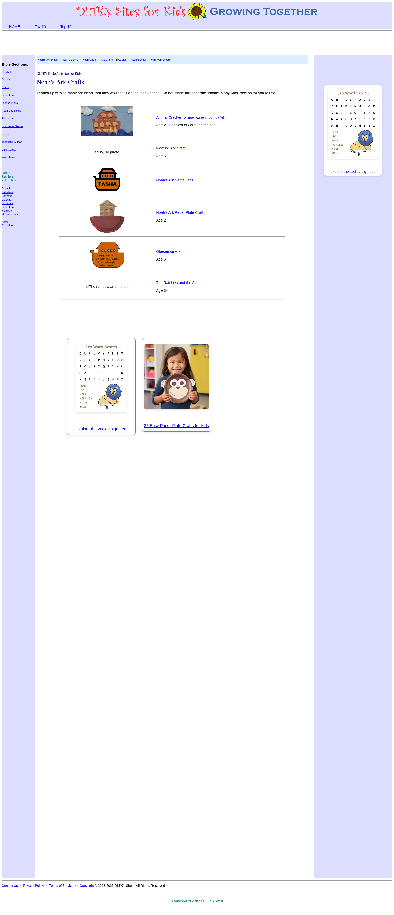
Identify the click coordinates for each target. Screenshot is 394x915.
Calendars (8, 225)
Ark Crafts (107, 59)
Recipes (6, 134)
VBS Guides (9, 149)
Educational (9, 95)
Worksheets (9, 157)
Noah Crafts (89, 59)
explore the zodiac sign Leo (101, 429)
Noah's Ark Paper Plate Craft (179, 212)
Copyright (87, 885)
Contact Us (10, 885)
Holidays (7, 210)
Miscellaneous (10, 214)
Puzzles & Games (12, 126)
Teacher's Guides (12, 142)
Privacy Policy (33, 885)
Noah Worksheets (160, 59)
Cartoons (7, 195)
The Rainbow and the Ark (177, 283)
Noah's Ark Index (48, 59)
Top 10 (65, 27)
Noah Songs (138, 59)
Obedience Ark (168, 251)
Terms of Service (61, 885)
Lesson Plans (10, 102)
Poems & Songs (11, 110)
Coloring (6, 79)
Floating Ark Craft (170, 148)
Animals (6, 188)
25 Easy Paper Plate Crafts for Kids (176, 425)
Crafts (5, 87)
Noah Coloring (70, 59)
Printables (8, 118)
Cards (5, 221)
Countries (7, 203)
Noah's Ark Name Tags (175, 180)
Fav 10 (40, 27)
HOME (14, 27)
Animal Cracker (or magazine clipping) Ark (190, 117)
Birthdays (7, 192)
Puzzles (122, 59)
